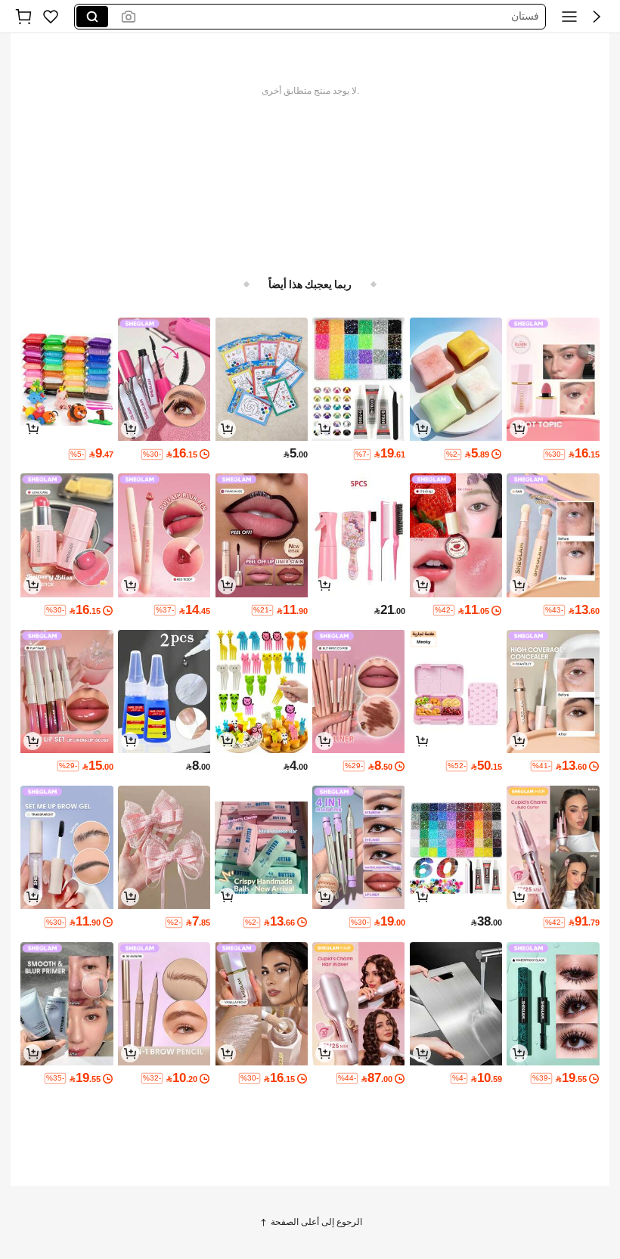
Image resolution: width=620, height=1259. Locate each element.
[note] (554, 454)
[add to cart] (519, 429)
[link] (50, 16)
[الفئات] (569, 16)
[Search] (92, 16)
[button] (596, 16)
